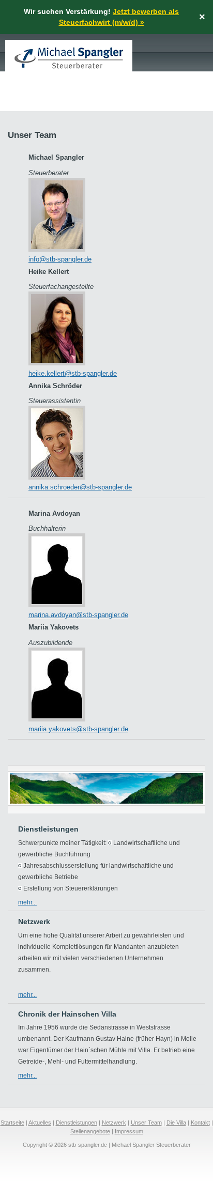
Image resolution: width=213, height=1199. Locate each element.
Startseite (12, 1122)
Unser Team (146, 1122)
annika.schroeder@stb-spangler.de (80, 487)
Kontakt (200, 1122)
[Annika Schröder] (56, 477)
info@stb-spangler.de (60, 259)
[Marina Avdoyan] (56, 605)
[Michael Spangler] (56, 249)
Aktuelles (39, 1122)
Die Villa (176, 1122)
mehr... (27, 902)
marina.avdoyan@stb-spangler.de (78, 615)
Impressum (129, 1131)
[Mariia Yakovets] (56, 719)
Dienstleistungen (76, 1122)
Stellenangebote (90, 1131)
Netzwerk (114, 1122)
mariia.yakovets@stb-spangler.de (78, 729)
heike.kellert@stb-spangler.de (72, 373)
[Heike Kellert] (56, 363)
